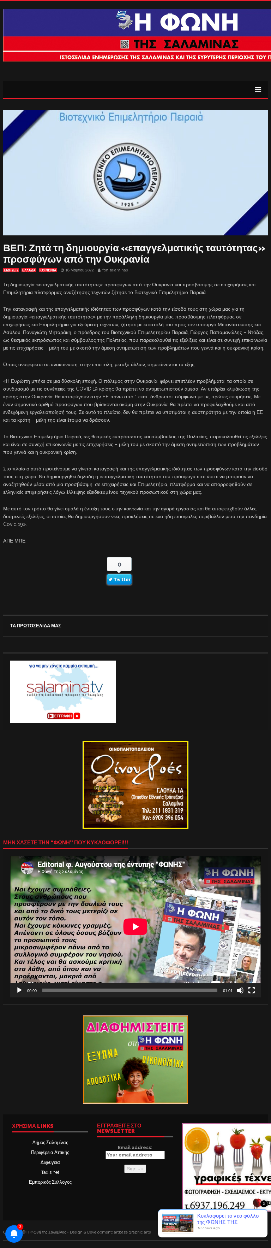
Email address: (135, 1147)
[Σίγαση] (240, 990)
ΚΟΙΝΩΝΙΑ (48, 270)
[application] (135, 926)
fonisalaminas (115, 270)
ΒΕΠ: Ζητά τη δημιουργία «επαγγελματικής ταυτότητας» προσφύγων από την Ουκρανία (134, 253)
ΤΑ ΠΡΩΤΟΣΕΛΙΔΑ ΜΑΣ (35, 625)
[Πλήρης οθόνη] (251, 990)
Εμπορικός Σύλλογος (50, 1182)
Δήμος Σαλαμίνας (50, 1142)
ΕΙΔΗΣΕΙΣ (11, 270)
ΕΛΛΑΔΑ (29, 270)
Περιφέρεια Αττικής (50, 1152)
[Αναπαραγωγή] (19, 990)
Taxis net (50, 1172)
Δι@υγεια (50, 1162)
